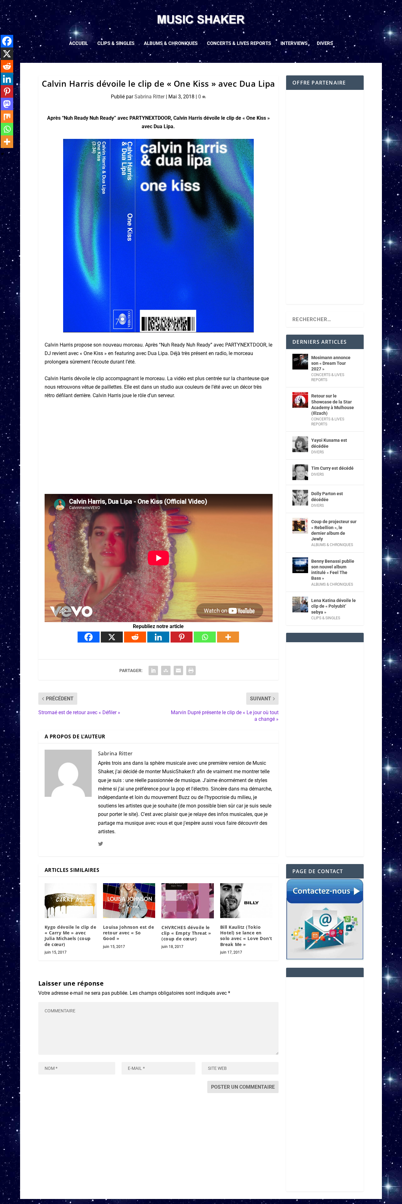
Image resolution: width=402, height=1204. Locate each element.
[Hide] (2, 153)
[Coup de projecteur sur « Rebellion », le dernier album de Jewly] (300, 526)
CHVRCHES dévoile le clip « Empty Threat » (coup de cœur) (186, 933)
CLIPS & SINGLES (115, 43)
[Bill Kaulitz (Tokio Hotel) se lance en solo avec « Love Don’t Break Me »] (246, 900)
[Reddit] (135, 637)
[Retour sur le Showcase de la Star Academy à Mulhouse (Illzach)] (300, 400)
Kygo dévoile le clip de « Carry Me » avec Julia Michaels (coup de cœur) (70, 935)
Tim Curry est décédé (332, 468)
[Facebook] (89, 637)
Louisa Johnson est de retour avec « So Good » (128, 932)
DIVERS (325, 43)
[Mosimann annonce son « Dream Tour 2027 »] (300, 361)
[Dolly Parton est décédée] (300, 498)
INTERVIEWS (293, 43)
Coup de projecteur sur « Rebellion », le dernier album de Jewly (333, 530)
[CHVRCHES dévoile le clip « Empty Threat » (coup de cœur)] (187, 900)
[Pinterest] (182, 637)
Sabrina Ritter (149, 97)
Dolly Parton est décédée (327, 496)
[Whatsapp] (205, 637)
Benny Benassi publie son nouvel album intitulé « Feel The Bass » (332, 570)
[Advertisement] (325, 201)
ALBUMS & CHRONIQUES (171, 43)
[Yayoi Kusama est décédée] (300, 444)
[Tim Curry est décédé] (300, 472)
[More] (228, 637)
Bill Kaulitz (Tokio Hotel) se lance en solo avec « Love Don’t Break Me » (246, 935)
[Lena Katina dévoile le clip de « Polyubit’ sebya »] (300, 604)
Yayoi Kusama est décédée (329, 443)
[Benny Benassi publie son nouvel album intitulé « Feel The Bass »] (300, 565)
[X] (112, 637)
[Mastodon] (7, 104)
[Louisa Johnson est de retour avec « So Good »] (129, 900)
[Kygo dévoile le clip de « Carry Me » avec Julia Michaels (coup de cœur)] (71, 900)
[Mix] (7, 116)
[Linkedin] (158, 637)
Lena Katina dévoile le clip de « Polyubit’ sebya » (333, 606)
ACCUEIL (78, 43)
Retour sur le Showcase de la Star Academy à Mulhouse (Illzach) (332, 404)
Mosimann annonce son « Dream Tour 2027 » (330, 363)
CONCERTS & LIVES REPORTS (239, 43)
